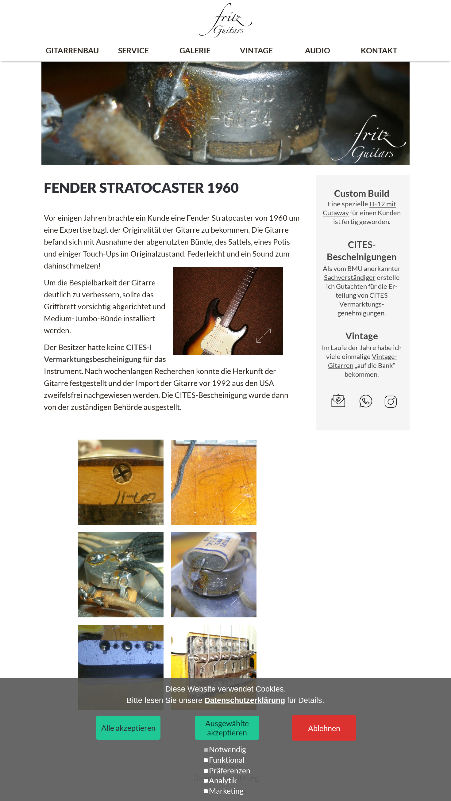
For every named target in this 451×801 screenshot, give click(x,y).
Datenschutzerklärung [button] (245, 700)
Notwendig (227, 749)
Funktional (227, 759)
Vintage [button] (361, 335)
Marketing (226, 790)
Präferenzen (229, 770)
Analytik (223, 780)
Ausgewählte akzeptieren (227, 728)
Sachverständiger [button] (350, 277)
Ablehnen (324, 728)
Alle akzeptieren (128, 727)
